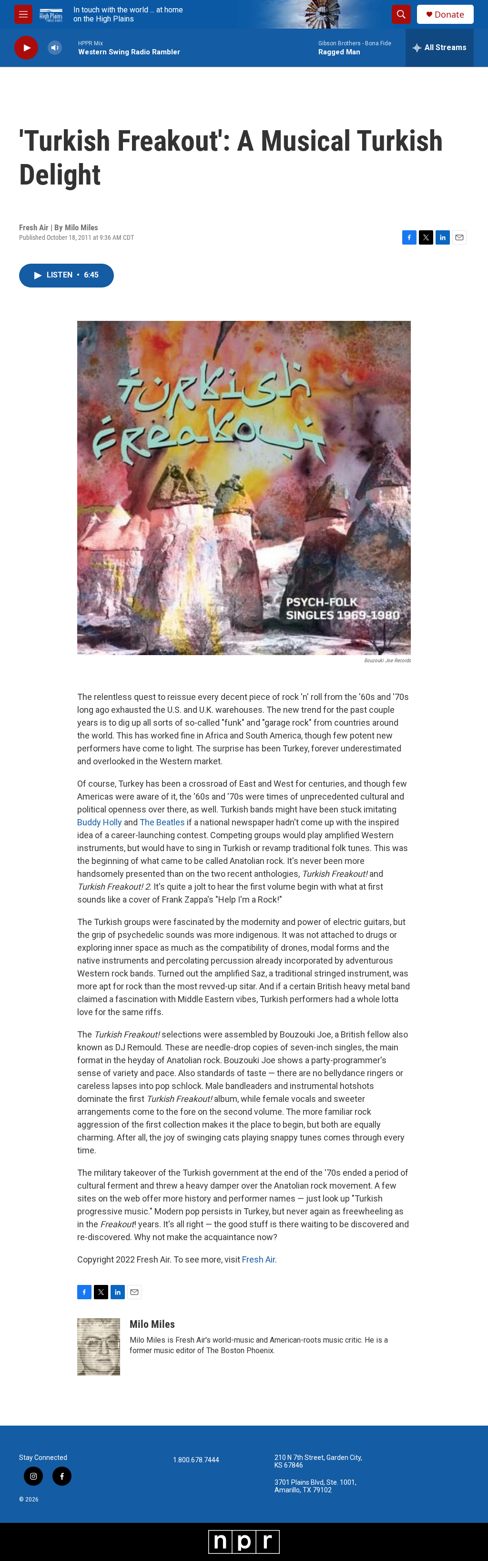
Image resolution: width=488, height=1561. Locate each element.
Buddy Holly (99, 822)
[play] (26, 47)
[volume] (55, 48)
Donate (449, 15)
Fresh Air (258, 1259)
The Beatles (162, 822)
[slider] (70, 47)
